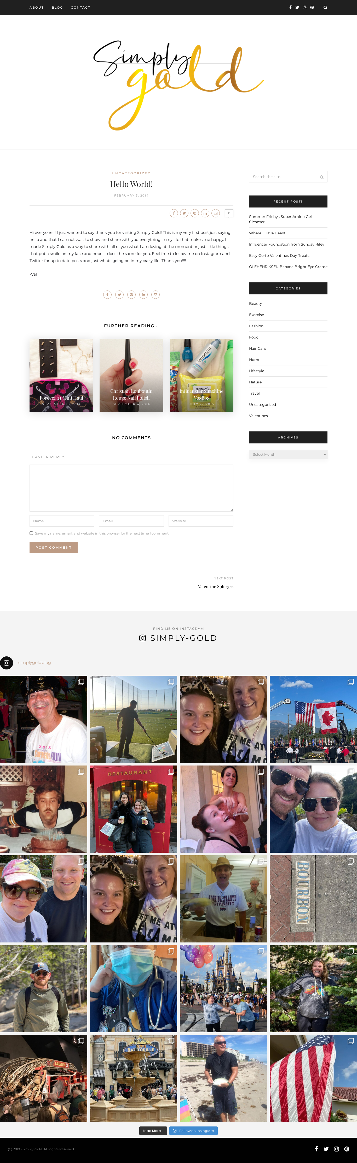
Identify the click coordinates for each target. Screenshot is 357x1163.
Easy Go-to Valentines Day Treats (279, 255)
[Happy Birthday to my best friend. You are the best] (43, 988)
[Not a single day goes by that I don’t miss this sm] (43, 719)
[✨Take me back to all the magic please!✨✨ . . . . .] (223, 988)
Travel (254, 393)
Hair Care (257, 348)
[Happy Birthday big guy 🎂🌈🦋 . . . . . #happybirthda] (43, 809)
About (37, 7)
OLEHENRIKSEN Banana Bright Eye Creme (288, 266)
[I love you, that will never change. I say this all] (223, 898)
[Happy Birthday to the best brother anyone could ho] (133, 719)
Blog (57, 7)
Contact (80, 7)
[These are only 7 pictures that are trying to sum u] (223, 809)
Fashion (256, 326)
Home (254, 359)
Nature (255, 382)
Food (253, 337)
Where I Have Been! (267, 233)
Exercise (256, 314)
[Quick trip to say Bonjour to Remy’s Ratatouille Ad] (133, 1078)
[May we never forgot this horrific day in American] (43, 1078)
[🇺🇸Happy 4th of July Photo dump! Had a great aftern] (313, 1078)
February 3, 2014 (131, 195)
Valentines (258, 415)
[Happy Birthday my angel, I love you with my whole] (223, 1078)
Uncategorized (131, 173)
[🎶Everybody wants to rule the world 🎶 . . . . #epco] (43, 898)
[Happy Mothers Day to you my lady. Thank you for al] (133, 898)
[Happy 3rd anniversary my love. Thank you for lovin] (313, 809)
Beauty (255, 303)
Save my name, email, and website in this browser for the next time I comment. (102, 533)
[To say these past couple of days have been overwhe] (313, 719)
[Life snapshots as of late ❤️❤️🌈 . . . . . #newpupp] (133, 988)
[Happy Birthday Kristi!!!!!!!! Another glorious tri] (133, 809)
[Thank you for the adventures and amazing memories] (313, 988)
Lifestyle (256, 371)
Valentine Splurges (215, 586)
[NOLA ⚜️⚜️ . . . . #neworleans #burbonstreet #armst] (313, 898)
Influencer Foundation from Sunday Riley (286, 244)
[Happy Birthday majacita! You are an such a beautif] (223, 719)
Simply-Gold (184, 638)
